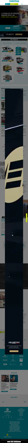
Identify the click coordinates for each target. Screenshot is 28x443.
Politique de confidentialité (17, 441)
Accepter (9, 441)
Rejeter (12, 441)
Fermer (22, 89)
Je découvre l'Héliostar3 (14, 351)
